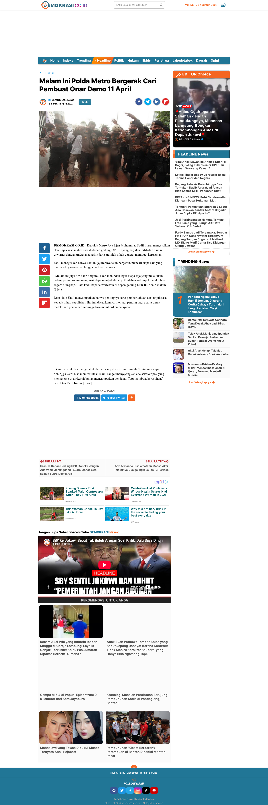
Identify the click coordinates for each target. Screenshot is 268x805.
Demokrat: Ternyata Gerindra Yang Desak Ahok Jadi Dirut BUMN (207, 323)
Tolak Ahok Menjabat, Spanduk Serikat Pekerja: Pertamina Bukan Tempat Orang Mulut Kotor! (208, 339)
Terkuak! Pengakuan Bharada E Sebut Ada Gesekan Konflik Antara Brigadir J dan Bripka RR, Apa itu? (201, 210)
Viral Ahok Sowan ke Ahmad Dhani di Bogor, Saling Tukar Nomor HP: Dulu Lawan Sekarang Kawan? (200, 165)
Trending (84, 60)
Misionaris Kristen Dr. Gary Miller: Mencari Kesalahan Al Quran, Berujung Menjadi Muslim (206, 369)
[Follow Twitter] (122, 790)
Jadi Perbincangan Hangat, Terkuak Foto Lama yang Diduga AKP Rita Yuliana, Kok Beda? (199, 223)
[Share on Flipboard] (166, 102)
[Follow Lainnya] (131, 397)
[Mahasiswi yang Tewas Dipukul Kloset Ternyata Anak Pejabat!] (71, 727)
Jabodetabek (182, 60)
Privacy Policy (117, 772)
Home (54, 60)
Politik (119, 60)
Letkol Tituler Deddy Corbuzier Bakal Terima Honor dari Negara (200, 176)
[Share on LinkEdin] (157, 102)
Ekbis (146, 60)
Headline (103, 60)
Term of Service (148, 772)
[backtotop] (134, 768)
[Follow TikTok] (146, 790)
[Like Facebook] (114, 790)
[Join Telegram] (130, 790)
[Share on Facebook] (139, 102)
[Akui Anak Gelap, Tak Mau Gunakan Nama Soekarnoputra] (178, 354)
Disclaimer (132, 772)
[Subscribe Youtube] (154, 790)
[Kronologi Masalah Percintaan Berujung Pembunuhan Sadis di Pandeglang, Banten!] (138, 674)
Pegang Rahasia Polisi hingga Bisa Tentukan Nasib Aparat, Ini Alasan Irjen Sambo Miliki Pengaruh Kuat (198, 188)
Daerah (201, 60)
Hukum (133, 60)
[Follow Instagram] (138, 790)
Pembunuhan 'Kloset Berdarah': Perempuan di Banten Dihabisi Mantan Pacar (136, 752)
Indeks (68, 60)
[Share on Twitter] (148, 102)
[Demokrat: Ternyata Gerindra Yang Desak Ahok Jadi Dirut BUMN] (178, 323)
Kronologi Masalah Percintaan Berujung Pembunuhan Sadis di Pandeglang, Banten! (137, 699)
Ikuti (85, 102)
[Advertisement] (134, 33)
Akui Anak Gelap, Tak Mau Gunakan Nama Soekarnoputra (208, 352)
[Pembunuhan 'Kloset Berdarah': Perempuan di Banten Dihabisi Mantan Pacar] (138, 727)
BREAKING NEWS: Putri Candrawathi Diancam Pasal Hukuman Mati (200, 198)
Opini (215, 60)
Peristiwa (161, 60)
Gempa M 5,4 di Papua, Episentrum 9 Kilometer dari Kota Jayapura (68, 697)
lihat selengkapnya (200, 251)
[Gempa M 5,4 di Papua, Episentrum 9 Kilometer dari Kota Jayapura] (71, 674)
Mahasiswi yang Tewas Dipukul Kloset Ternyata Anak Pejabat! (69, 750)
